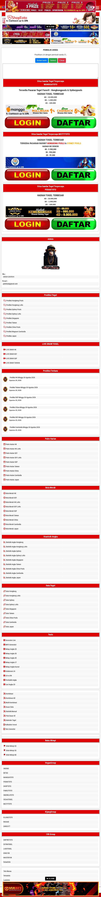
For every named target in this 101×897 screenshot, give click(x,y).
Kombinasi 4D (10, 698)
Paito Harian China (12, 471)
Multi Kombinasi (11, 703)
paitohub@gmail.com (10, 284)
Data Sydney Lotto (11, 604)
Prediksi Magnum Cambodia (16, 332)
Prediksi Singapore (12, 318)
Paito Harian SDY (11, 453)
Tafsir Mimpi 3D (10, 750)
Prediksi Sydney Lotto (13, 314)
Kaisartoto (6, 862)
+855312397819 (8, 277)
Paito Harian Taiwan (12, 466)
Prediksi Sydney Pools (13, 309)
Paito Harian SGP (11, 462)
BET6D (5, 773)
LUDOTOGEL (7, 849)
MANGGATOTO (8, 777)
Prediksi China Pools (13, 327)
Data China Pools (11, 618)
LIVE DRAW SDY (11, 354)
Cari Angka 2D (10, 684)
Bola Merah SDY (11, 498)
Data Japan (9, 627)
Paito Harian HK (11, 444)
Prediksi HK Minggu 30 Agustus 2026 (22, 377)
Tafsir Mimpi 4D (10, 755)
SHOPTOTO (7, 786)
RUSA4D (6, 822)
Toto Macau (7, 871)
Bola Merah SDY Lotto (13, 507)
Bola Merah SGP (11, 511)
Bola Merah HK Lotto (12, 502)
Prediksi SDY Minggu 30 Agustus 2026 (23, 417)
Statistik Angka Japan (13, 578)
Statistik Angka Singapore (14, 560)
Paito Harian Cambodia (13, 475)
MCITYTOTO (7, 804)
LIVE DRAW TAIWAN (13, 363)
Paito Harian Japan (12, 480)
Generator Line (10, 640)
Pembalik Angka (50, 50)
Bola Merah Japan (11, 529)
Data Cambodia (10, 622)
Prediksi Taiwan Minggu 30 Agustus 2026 (24, 387)
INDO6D (6, 768)
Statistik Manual (11, 711)
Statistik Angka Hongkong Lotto (16, 547)
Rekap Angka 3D (11, 654)
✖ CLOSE (50, 27)
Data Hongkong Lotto (12, 596)
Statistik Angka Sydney (13, 551)
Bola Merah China (11, 520)
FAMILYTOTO (7, 791)
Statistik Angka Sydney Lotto (15, 555)
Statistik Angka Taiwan (13, 564)
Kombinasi (9, 694)
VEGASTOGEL (8, 799)
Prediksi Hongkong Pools (14, 301)
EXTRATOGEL (7, 844)
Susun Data (9, 707)
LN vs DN (8, 676)
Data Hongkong (10, 591)
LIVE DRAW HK (11, 350)
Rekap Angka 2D (11, 649)
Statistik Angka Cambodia (14, 573)
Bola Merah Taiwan (12, 515)
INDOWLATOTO (8, 795)
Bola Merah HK (10, 493)
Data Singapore (10, 609)
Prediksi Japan (11, 336)
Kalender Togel (10, 720)
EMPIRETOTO (8, 840)
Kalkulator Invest (11, 725)
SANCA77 (6, 826)
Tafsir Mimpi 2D (10, 746)
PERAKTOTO (7, 782)
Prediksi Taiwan (11, 323)
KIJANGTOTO (8, 817)
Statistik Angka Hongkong (14, 542)
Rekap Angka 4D (11, 658)
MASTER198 (7, 858)
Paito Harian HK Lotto (13, 449)
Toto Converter (10, 729)
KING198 (6, 853)
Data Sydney (9, 600)
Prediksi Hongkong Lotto (14, 305)
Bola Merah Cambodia (13, 524)
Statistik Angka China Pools (14, 569)
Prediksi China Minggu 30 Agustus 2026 (23, 407)
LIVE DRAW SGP (11, 358)
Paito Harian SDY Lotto (13, 458)
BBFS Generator (10, 645)
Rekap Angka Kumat (12, 667)
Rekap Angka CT (11, 662)
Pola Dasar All (10, 716)
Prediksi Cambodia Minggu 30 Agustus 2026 (25, 427)
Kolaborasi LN (10, 671)
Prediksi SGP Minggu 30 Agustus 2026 (23, 397)
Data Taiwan (9, 613)
